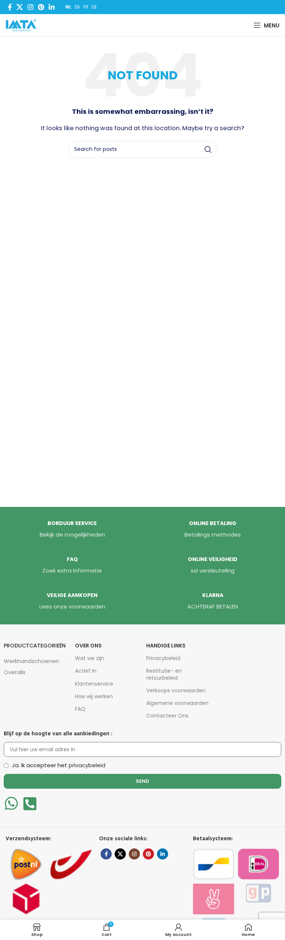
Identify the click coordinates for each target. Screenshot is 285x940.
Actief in (85, 671)
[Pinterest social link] (41, 7)
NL (68, 7)
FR (85, 7)
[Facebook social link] (10, 7)
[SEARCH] (208, 149)
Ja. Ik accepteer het (58, 765)
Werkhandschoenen (31, 661)
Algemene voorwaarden (177, 703)
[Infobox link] (72, 529)
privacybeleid (87, 765)
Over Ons (88, 645)
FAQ (80, 709)
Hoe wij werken (94, 696)
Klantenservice (94, 683)
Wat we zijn (89, 658)
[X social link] (19, 7)
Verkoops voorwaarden (176, 690)
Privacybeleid (163, 658)
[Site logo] (23, 25)
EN (77, 7)
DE (94, 7)
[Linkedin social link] (51, 7)
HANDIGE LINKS (166, 645)
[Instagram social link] (30, 7)
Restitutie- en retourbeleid (164, 674)
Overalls (15, 672)
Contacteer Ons (167, 715)
